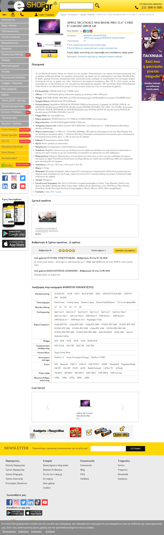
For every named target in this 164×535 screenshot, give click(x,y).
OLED (75, 368)
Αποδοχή (50, 531)
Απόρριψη (36, 531)
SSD (56, 364)
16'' (70, 307)
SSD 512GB (59, 346)
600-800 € (68, 373)
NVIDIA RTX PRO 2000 (64, 332)
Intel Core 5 (94, 312)
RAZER (63, 297)
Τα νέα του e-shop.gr (52, 474)
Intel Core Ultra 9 (76, 316)
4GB (56, 341)
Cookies (46, 488)
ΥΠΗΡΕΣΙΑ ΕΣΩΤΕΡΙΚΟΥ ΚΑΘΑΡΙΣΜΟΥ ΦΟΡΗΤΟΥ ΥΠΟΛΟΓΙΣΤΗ (46, 230)
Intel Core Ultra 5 (119, 312)
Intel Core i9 (82, 312)
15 (85, 41)
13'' (55, 307)
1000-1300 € (91, 373)
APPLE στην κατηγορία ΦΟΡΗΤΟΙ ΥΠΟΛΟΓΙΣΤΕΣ (104, 38)
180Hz (79, 378)
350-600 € (58, 373)
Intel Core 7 (105, 312)
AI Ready (119, 368)
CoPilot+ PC (108, 368)
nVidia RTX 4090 (92, 324)
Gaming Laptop (73, 302)
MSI (56, 297)
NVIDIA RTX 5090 (80, 328)
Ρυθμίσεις (23, 531)
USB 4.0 (82, 364)
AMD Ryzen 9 (118, 316)
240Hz (87, 378)
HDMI (104, 364)
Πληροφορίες (9, 531)
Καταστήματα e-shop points (55, 465)
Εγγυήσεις (122, 479)
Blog (82, 470)
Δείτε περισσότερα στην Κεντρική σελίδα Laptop (87, 45)
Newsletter (16, 448)
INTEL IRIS (119, 332)
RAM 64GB (92, 341)
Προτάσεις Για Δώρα (12, 146)
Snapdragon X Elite (94, 320)
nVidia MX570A (60, 324)
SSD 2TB (80, 346)
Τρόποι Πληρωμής (14, 474)
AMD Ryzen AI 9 (77, 320)
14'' (60, 307)
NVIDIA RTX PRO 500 (116, 328)
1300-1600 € (103, 373)
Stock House (8, 152)
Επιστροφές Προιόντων (16, 483)
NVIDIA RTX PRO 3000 (86, 332)
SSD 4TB (90, 346)
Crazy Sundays (15, 129)
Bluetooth (64, 364)
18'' (80, 307)
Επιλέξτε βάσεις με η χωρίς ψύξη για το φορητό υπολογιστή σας (93, 48)
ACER (69, 294)
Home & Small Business (105, 302)
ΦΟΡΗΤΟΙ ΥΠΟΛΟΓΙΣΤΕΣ (95, 35)
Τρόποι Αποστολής (14, 479)
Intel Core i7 (71, 312)
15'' (65, 307)
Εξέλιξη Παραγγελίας (15, 465)
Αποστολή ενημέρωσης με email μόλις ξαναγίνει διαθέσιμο (100, 56)
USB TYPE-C (93, 364)
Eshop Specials (15, 135)
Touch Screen (59, 302)
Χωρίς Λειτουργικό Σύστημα (77, 357)
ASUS (76, 294)
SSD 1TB (70, 346)
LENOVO (128, 294)
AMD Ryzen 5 (91, 316)
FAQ (82, 474)
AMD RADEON (105, 332)
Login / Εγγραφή (46, 14)
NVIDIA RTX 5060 (109, 324)
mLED (82, 368)
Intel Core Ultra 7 (61, 316)
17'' (75, 307)
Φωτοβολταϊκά (9, 158)
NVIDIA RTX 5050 (127, 324)
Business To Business (52, 470)
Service (121, 465)
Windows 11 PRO (98, 357)
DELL (98, 294)
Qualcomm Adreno (61, 336)
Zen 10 (15, 140)
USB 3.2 (73, 364)
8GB (62, 341)
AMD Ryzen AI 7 (61, 320)
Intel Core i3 (59, 312)
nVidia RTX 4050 (76, 324)
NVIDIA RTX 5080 (62, 328)
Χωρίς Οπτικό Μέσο (62, 352)
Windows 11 (59, 357)
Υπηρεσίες (123, 470)
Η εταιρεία (48, 479)
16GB (68, 341)
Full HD (57, 368)
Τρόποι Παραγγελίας (15, 470)
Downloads (123, 474)
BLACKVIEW (87, 294)
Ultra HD (66, 368)
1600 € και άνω (116, 373)
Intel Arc (129, 332)
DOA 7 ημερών (56, 192)
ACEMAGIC (59, 294)
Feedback (84, 479)
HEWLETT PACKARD (112, 294)
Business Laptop (87, 302)
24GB (76, 341)
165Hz (71, 378)
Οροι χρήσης (49, 483)
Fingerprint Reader (128, 364)
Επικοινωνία (86, 465)
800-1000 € (79, 373)
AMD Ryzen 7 (105, 316)
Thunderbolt (114, 364)
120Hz (56, 378)
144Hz (64, 378)
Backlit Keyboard (94, 368)
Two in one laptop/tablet (126, 302)
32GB (83, 341)
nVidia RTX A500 (97, 328)
